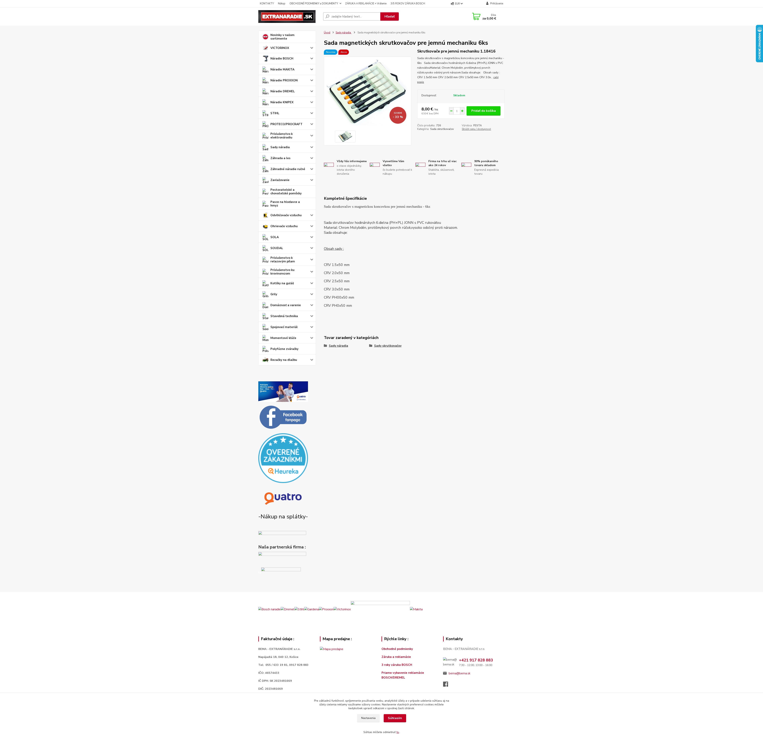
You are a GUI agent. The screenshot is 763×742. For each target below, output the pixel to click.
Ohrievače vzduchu (284, 226)
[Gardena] (311, 609)
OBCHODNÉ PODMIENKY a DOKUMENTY (314, 3)
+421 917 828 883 (476, 660)
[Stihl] (299, 609)
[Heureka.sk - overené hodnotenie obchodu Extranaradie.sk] (283, 457)
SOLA (274, 237)
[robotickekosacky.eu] (282, 558)
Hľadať (389, 16)
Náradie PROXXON (284, 80)
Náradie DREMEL (282, 91)
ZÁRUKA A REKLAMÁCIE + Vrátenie (365, 3)
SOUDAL (276, 248)
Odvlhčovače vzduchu (286, 215)
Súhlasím (395, 718)
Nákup (281, 3)
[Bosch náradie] (269, 609)
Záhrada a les (280, 158)
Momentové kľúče (283, 338)
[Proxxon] (326, 609)
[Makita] (416, 609)
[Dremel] (287, 609)
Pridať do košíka (483, 111)
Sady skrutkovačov (388, 346)
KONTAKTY (267, 3)
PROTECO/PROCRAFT (286, 124)
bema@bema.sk (459, 673)
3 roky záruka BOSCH (397, 665)
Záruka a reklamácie (397, 657)
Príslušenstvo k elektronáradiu (281, 135)
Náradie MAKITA (282, 69)
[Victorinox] (342, 609)
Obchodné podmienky (397, 649)
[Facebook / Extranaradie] (283, 417)
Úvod (327, 32)
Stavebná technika (284, 316)
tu (397, 732)
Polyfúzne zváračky (284, 349)
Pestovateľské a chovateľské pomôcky (286, 191)
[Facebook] (447, 685)
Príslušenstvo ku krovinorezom (282, 272)
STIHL (274, 113)
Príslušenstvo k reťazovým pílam (282, 259)
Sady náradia (280, 147)
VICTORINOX (279, 48)
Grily (273, 294)
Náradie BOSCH (281, 58)
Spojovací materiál (284, 327)
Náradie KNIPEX (281, 102)
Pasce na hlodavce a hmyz (285, 203)
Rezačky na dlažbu (283, 360)
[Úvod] (289, 16)
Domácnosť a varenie (285, 305)
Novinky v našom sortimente (282, 37)
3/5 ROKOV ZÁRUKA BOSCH (408, 3)
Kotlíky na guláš (282, 283)
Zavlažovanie (280, 180)
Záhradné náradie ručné (287, 169)
